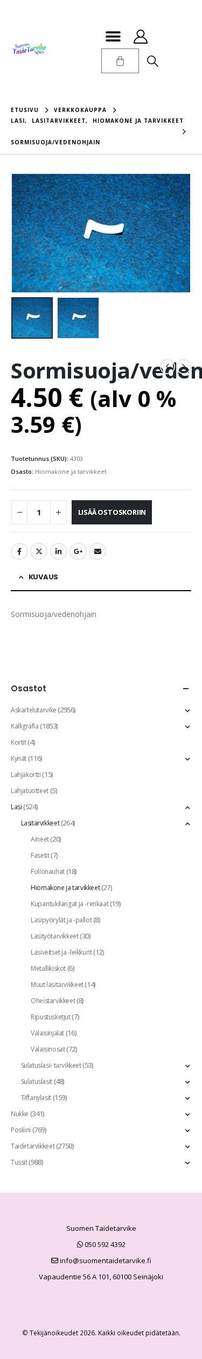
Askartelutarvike (34, 709)
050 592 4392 (104, 1244)
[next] (183, 366)
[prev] (167, 366)
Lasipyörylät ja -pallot (61, 919)
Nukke (20, 1113)
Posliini (21, 1129)
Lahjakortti (26, 774)
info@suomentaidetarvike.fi (104, 1260)
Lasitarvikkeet (40, 823)
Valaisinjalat (47, 1033)
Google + (78, 551)
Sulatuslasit (36, 1081)
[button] (113, 36)
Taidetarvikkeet (32, 1146)
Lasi (16, 806)
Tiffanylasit (36, 1097)
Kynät (18, 758)
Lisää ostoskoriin (112, 512)
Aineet (40, 839)
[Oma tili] (141, 37)
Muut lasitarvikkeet (57, 984)
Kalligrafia (25, 726)
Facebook (19, 551)
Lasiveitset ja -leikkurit (61, 952)
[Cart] (120, 60)
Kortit (18, 742)
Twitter (38, 551)
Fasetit (40, 855)
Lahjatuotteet (29, 790)
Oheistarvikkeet (53, 1000)
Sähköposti (97, 551)
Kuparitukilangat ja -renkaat (69, 903)
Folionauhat (48, 871)
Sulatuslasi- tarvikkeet (51, 1065)
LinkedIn (58, 551)
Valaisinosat (48, 1049)
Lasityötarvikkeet (54, 936)
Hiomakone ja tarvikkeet (71, 471)
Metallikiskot (48, 968)
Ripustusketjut (51, 1016)
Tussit (19, 1162)
